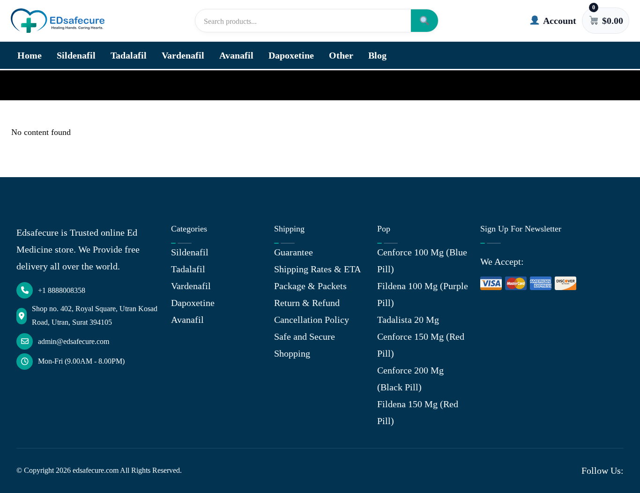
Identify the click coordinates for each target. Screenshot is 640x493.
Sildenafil (76, 55)
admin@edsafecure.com (73, 341)
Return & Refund (307, 303)
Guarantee (293, 252)
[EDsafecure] (57, 20)
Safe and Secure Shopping (304, 345)
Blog (377, 55)
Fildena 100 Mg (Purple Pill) (422, 294)
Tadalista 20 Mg (408, 319)
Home (29, 55)
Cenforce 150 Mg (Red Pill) (420, 345)
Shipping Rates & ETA (317, 269)
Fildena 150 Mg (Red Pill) (417, 412)
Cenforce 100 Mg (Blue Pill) (422, 260)
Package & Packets (310, 286)
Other (341, 55)
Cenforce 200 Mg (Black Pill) (410, 378)
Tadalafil (129, 55)
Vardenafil (183, 55)
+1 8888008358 (61, 290)
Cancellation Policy (311, 319)
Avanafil (236, 55)
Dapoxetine (291, 55)
